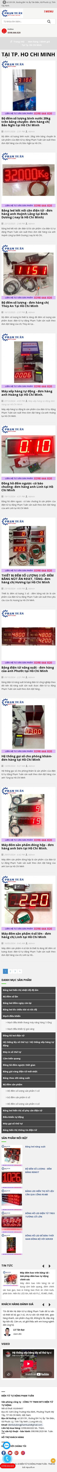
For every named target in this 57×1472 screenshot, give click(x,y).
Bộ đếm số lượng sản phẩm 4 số (23, 1103)
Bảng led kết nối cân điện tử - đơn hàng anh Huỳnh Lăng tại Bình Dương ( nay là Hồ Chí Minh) (26, 214)
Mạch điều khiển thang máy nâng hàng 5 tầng (29, 1022)
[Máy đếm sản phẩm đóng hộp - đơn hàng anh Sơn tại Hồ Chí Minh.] (28, 814)
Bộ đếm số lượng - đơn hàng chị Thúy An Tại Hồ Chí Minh (25, 304)
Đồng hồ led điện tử (13, 1035)
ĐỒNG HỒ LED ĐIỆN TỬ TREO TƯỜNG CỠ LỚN (40, 1215)
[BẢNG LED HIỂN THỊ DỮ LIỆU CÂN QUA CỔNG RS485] (11, 1200)
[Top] (53, 1460)
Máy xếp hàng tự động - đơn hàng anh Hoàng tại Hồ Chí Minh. (26, 393)
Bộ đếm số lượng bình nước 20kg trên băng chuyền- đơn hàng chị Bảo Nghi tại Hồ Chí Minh (25, 122)
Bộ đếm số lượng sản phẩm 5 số (23, 1090)
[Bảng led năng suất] (11, 1155)
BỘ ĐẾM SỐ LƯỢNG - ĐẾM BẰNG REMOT (38, 1170)
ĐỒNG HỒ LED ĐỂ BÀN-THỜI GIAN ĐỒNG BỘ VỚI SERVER (39, 1237)
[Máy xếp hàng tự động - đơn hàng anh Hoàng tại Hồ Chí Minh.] (28, 360)
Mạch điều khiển (11, 1015)
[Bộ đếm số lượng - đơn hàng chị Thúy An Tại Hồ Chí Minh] (28, 272)
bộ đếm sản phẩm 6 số (18, 1097)
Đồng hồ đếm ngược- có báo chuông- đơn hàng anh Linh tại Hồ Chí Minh (27, 487)
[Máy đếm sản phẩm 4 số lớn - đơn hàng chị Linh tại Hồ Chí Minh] (28, 903)
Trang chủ (18, 41)
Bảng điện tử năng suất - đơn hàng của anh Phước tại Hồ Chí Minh (27, 669)
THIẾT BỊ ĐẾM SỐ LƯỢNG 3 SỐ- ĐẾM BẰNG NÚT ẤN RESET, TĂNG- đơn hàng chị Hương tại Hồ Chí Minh (27, 579)
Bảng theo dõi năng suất (16, 1077)
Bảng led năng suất (35, 1146)
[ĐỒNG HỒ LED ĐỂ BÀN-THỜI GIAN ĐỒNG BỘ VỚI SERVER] (11, 1244)
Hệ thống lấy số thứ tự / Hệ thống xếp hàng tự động (28, 1044)
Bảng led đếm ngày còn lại (17, 1002)
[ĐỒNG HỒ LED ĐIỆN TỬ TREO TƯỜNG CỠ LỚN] (11, 1222)
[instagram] (24, 1452)
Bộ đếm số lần (10, 996)
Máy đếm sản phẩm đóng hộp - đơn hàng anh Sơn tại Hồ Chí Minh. (27, 846)
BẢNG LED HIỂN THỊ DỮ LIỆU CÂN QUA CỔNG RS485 (39, 1193)
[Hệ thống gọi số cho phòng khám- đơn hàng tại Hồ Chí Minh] (28, 725)
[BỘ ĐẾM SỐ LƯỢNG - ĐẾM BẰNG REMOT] (11, 1177)
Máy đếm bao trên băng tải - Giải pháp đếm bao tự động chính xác (35, 1276)
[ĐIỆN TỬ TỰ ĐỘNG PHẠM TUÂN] (12, 13)
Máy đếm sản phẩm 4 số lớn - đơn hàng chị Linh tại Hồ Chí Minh (26, 935)
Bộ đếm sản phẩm (12, 1084)
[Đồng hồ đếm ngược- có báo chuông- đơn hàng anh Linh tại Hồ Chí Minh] (28, 452)
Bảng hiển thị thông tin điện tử (20, 1129)
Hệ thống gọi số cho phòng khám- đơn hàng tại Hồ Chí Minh (26, 757)
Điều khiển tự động (13, 1116)
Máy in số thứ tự (12, 1051)
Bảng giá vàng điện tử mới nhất (20, 1071)
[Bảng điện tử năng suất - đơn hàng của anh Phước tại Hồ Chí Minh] (28, 637)
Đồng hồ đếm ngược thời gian (19, 1064)
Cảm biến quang (11, 1058)
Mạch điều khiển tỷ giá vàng (20, 1028)
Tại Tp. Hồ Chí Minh (32, 45)
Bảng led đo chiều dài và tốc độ (20, 1009)
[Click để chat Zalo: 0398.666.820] (6, 1445)
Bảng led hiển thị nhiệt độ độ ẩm (20, 989)
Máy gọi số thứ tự (13, 1123)
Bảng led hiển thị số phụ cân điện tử (22, 1110)
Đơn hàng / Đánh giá (39, 41)
